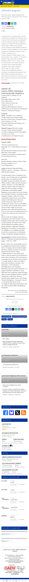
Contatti (14, 551)
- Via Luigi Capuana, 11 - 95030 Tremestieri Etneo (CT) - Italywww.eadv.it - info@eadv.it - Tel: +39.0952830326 (15, 570)
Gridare (3, 168)
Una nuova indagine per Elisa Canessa (12, 385)
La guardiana (16, 6)
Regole (18, 549)
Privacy (13, 549)
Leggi (14, 484)
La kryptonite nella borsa (10, 364)
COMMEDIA (6, 360)
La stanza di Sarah (7, 465)
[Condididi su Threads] (9, 23)
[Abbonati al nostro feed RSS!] (23, 412)
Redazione (10, 26)
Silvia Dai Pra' (4, 6)
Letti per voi (5, 426)
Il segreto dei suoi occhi (8, 435)
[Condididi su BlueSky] (6, 23)
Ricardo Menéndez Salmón (8, 139)
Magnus (4, 541)
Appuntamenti (10, 296)
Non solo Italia (17, 441)
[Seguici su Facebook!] (5, 412)
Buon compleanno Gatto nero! (10, 459)
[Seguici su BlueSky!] (11, 412)
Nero (3, 441)
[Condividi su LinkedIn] (15, 23)
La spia (14, 472)
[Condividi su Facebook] (2, 23)
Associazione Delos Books (16, 561)
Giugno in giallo (6, 448)
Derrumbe (6, 339)
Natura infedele (5, 237)
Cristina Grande (5, 83)
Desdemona (5, 534)
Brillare (10, 6)
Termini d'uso (7, 549)
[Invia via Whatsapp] (12, 23)
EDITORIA (6, 334)
